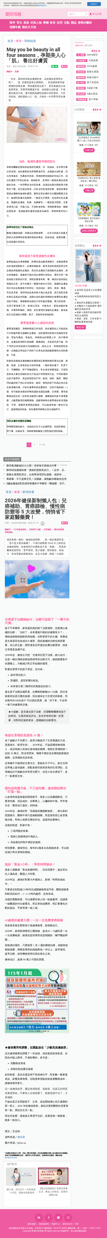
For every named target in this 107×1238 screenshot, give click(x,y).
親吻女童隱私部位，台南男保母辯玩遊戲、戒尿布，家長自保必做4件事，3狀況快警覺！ (36, 474)
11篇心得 (89, 190)
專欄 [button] (46, 22)
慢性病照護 (59, 529)
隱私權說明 (42, 5)
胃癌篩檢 (9, 532)
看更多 (94, 51)
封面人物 (36, 22)
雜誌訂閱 (80, 327)
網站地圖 (31, 1224)
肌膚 (17, 71)
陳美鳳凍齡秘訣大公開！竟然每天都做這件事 (31, 465)
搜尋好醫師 (85, 22)
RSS (77, 1224)
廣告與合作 (67, 1224)
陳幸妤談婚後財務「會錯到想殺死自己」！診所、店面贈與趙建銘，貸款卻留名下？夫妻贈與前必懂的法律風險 (36, 470)
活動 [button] (67, 22)
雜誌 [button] (73, 22)
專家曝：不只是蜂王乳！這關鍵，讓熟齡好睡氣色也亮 (36, 478)
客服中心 (55, 1224)
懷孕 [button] (12, 22)
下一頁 (43, 445)
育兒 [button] (19, 22)
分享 (42, 523)
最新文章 (79, 45)
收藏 (65, 66)
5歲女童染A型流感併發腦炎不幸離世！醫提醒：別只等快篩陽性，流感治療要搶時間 (36, 483)
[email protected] (11, 1158)
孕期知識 (30, 41)
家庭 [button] (26, 22)
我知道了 (94, 4)
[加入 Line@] (58, 1217)
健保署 (21, 1137)
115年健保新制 (19, 529)
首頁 (10, 41)
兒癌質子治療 (35, 529)
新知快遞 (28, 492)
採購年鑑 (15, 27)
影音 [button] (53, 22)
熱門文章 (88, 45)
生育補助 (47, 529)
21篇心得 (89, 150)
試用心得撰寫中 (89, 230)
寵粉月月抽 (29, 27)
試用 (60, 22)
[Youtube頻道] (39, 1217)
